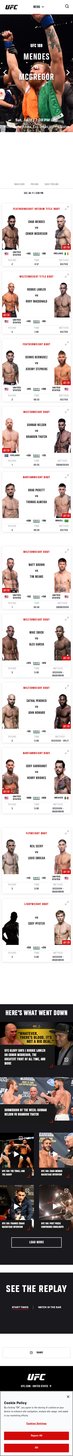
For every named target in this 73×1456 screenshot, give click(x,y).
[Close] (68, 1396)
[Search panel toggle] (67, 6)
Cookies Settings (36, 1423)
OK (36, 1448)
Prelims (35, 184)
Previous (6, 72)
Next (67, 72)
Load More (36, 1242)
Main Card (19, 184)
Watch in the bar (49, 1307)
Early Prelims (52, 184)
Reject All (36, 1436)
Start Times (20, 1307)
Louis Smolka (36, 858)
